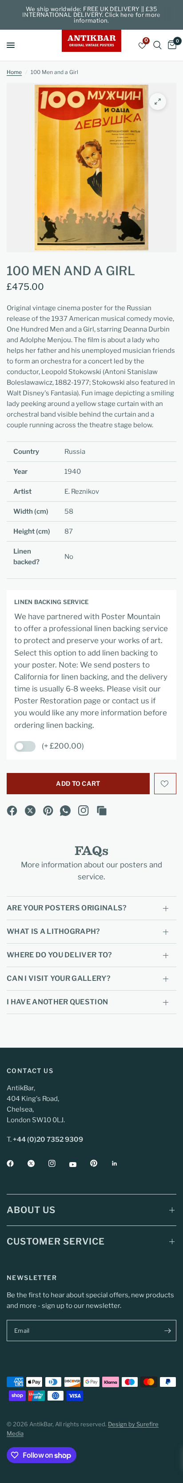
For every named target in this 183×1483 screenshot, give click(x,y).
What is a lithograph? (53, 931)
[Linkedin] (121, 1163)
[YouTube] (79, 1164)
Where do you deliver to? (59, 955)
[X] (30, 810)
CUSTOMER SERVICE (56, 1241)
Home (14, 72)
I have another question (57, 1002)
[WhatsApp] (65, 810)
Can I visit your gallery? (59, 978)
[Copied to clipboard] (101, 810)
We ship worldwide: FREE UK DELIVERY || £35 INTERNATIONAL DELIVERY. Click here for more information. (91, 14)
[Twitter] (37, 1163)
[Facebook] (12, 810)
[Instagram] (83, 810)
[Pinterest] (48, 810)
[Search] (157, 45)
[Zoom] (157, 101)
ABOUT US (31, 1210)
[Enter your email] (167, 1330)
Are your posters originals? (67, 908)
